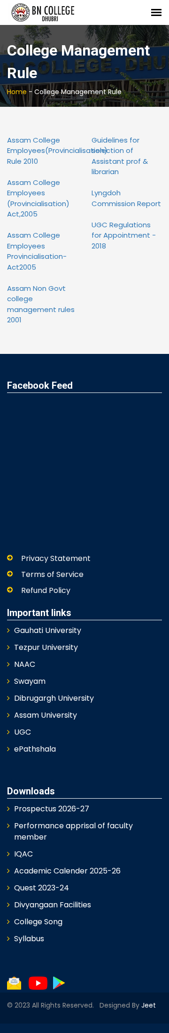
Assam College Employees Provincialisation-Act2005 (37, 251)
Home (17, 91)
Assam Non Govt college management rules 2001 (41, 304)
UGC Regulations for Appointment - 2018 (124, 235)
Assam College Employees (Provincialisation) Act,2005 (38, 198)
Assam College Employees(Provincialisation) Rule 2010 (57, 150)
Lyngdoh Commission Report (126, 198)
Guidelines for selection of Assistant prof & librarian (120, 156)
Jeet (147, 1005)
